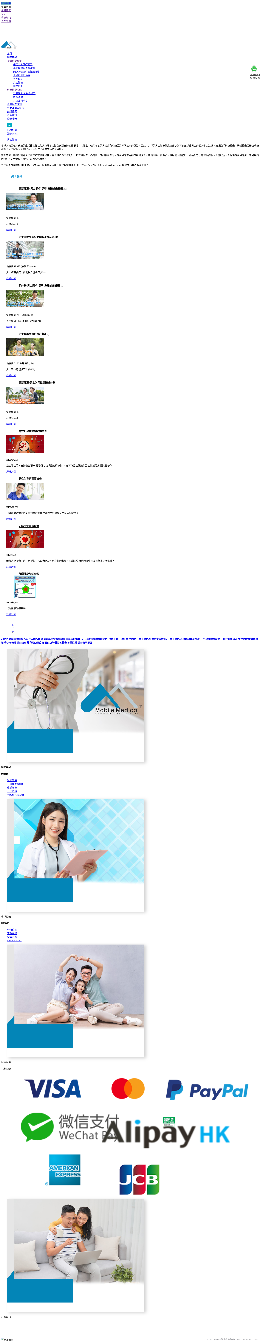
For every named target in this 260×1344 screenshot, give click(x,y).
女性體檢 (18, 82)
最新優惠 (12, 111)
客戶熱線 (12, 933)
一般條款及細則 (15, 784)
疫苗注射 (18, 97)
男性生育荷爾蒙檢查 (30, 478)
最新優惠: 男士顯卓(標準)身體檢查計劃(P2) (43, 188)
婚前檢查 (18, 86)
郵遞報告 (12, 787)
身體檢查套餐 (14, 61)
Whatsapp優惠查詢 (255, 76)
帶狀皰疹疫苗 (229, 639)
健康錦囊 (6, 3)
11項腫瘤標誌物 (210, 639)
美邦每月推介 (73, 639)
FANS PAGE (14, 940)
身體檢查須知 (14, 104)
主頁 (9, 53)
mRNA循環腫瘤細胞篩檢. (26, 71)
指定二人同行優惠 (22, 64)
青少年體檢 (10, 642)
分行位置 (12, 930)
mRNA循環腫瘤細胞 (12, 639)
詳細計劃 (11, 230)
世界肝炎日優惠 (21, 75)
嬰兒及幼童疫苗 (15, 108)
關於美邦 (12, 57)
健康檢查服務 (14, 90)
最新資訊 (12, 115)
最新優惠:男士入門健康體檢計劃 (37, 382)
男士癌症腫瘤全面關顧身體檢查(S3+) (39, 237)
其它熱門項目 (20, 100)
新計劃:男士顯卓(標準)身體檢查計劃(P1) (41, 285)
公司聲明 (12, 791)
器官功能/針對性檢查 (24, 93)
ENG (15, 133)
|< (13, 625)
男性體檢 (18, 79)
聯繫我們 (12, 119)
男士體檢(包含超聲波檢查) (151, 639)
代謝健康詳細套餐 (29, 574)
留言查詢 (12, 937)
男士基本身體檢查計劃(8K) (34, 334)
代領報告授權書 (15, 795)
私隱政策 (12, 780)
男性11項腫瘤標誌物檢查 (33, 431)
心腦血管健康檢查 (29, 526)
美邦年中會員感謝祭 (24, 68)
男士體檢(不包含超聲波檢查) (183, 639)
